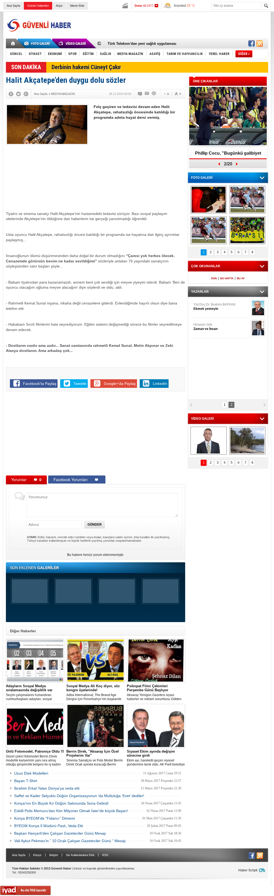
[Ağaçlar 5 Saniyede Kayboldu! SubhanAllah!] (247, 441)
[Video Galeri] (72, 43)
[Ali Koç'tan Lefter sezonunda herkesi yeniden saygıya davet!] (209, 441)
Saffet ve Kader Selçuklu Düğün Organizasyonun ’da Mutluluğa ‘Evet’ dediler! (79, 796)
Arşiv (59, 5)
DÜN (214, 278)
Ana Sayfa (13, 5)
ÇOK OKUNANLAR (205, 266)
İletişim (53, 855)
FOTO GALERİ (201, 178)
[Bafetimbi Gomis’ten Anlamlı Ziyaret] (209, 200)
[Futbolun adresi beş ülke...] (247, 230)
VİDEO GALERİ (202, 419)
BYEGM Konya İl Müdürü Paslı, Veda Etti (48, 826)
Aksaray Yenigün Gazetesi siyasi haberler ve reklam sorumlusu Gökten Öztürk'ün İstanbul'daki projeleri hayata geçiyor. (155, 692)
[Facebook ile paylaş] (251, 43)
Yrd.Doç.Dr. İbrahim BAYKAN (214, 307)
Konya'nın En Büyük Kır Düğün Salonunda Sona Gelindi (61, 803)
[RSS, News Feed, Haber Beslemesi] (259, 43)
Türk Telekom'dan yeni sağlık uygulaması (142, 44)
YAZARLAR (200, 291)
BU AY (241, 278)
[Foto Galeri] (38, 43)
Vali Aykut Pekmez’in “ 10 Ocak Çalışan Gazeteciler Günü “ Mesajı (70, 841)
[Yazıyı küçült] (166, 93)
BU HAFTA (226, 278)
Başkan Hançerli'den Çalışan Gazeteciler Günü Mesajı (60, 833)
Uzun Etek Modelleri (31, 773)
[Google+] (26, 93)
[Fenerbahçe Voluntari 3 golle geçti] (247, 200)
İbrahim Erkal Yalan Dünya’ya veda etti (46, 788)
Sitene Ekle (77, 5)
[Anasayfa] (13, 43)
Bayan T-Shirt (25, 781)
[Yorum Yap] (140, 93)
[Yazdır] (154, 93)
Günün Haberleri (38, 5)
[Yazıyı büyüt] (178, 93)
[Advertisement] (170, 25)
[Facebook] (11, 93)
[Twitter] (18, 93)
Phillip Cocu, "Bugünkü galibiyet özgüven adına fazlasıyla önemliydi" (228, 155)
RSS (105, 855)
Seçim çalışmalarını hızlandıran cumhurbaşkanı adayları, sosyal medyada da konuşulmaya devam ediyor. (30, 692)
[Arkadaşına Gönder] (147, 93)
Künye (37, 855)
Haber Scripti (247, 870)
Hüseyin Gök (205, 327)
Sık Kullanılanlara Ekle (80, 855)
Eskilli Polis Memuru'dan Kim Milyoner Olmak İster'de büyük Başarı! (71, 811)
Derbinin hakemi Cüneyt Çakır (86, 67)
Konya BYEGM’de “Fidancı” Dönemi (44, 818)
